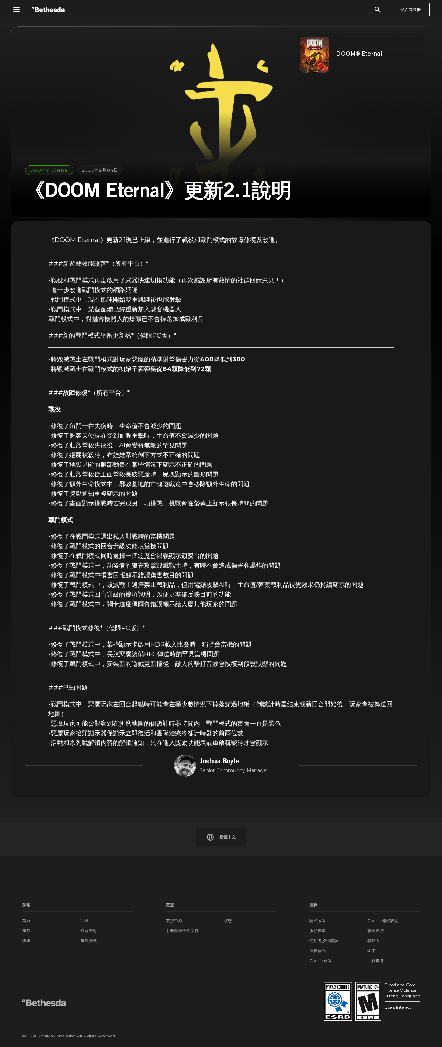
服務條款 (317, 930)
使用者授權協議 (323, 940)
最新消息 (88, 930)
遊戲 (26, 930)
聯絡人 (373, 940)
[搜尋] (378, 10)
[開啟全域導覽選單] (16, 10)
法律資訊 (317, 950)
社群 (84, 920)
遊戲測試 (88, 940)
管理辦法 (375, 930)
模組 (26, 940)
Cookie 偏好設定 (382, 920)
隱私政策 (317, 920)
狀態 (228, 920)
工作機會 (375, 960)
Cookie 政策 (320, 960)
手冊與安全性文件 (182, 930)
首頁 (26, 920)
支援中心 (174, 920)
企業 (371, 950)
